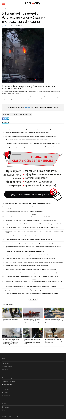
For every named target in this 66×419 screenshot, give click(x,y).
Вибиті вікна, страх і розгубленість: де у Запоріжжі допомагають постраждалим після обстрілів (31, 220)
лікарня (14, 114)
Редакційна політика (8, 381)
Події (4, 8)
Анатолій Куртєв (25, 114)
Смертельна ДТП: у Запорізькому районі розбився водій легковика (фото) (25, 236)
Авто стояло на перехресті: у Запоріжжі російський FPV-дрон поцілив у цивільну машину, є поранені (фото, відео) (34, 231)
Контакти (5, 369)
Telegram (27, 107)
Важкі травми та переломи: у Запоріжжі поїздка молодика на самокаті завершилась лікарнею (31, 286)
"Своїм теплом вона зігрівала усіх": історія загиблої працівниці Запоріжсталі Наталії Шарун (32, 293)
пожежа (6, 114)
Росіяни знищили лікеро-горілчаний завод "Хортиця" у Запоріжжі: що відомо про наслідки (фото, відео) (33, 143)
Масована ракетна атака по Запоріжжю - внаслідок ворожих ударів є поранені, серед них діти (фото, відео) (34, 272)
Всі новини (33, 299)
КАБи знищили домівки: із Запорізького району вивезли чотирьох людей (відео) (27, 139)
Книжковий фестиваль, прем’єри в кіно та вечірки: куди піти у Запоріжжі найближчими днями (32, 216)
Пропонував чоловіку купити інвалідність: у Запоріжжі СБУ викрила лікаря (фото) (27, 132)
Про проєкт (5, 363)
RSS (5, 410)
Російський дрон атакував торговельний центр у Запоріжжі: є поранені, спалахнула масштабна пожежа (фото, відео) (33, 207)
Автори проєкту (7, 378)
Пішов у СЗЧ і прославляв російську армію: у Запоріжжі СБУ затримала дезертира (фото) (29, 243)
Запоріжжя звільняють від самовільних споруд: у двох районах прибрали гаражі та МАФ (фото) (31, 136)
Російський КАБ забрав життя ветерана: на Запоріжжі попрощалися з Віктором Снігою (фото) (30, 258)
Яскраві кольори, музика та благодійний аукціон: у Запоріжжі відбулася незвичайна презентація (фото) (33, 224)
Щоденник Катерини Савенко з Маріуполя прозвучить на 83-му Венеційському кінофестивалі (31, 269)
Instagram (7, 396)
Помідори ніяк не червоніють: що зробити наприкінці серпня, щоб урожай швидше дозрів (30, 147)
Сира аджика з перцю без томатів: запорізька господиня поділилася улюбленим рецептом (30, 129)
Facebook (7, 389)
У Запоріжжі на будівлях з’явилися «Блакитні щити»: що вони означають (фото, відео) (28, 203)
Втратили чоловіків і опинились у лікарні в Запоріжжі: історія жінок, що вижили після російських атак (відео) (34, 262)
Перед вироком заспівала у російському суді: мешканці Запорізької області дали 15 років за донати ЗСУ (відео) (33, 247)
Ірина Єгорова (5, 26)
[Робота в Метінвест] (33, 175)
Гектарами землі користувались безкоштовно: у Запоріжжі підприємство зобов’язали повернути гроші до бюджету (34, 282)
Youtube (6, 407)
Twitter (6, 392)
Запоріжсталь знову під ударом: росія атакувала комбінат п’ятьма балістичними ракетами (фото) (31, 227)
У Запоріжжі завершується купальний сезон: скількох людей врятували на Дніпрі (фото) (29, 239)
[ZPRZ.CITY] (32, 3)
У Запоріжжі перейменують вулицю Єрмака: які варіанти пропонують (24, 211)
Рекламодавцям (7, 366)
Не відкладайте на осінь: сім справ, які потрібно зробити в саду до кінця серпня (27, 265)
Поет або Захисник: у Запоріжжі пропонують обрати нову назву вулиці (25, 251)
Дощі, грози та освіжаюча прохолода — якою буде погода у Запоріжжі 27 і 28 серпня (28, 290)
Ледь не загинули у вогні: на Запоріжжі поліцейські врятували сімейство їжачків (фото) (29, 255)
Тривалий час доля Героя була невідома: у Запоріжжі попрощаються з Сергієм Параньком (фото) (32, 276)
